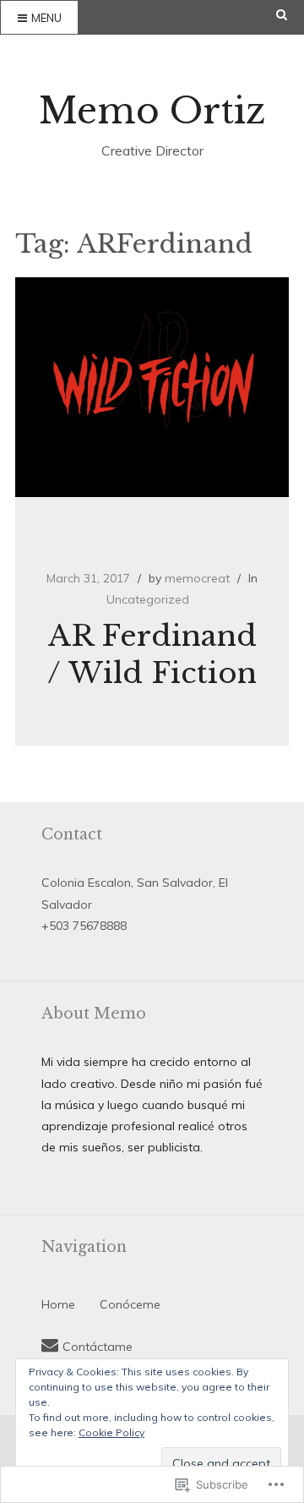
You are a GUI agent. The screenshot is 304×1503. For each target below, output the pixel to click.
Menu (46, 18)
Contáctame (97, 1346)
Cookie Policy (111, 1432)
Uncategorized (147, 599)
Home (58, 1304)
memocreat (197, 578)
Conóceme (130, 1304)
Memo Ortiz (152, 111)
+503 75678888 (84, 925)
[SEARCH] (290, 15)
